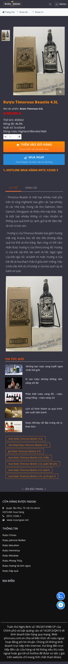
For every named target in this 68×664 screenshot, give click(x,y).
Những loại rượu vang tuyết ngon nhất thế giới (44, 368)
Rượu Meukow (10, 555)
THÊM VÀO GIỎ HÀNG (35, 147)
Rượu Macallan (10, 545)
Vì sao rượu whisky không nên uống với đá (43, 380)
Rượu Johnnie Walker (14, 540)
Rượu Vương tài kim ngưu (16, 565)
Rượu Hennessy (11, 550)
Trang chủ (9, 12)
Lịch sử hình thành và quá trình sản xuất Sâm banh (43, 410)
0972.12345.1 (14, 516)
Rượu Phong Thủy (12, 560)
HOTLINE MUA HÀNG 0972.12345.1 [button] (32, 170)
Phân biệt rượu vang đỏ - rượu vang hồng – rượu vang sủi (43, 395)
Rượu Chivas (9, 535)
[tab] (13, 188)
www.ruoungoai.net (18, 519)
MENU (62, 4)
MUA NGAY (34, 159)
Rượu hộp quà (10, 570)
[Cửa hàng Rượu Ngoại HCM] (12, 3)
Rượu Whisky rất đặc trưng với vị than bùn (43, 424)
